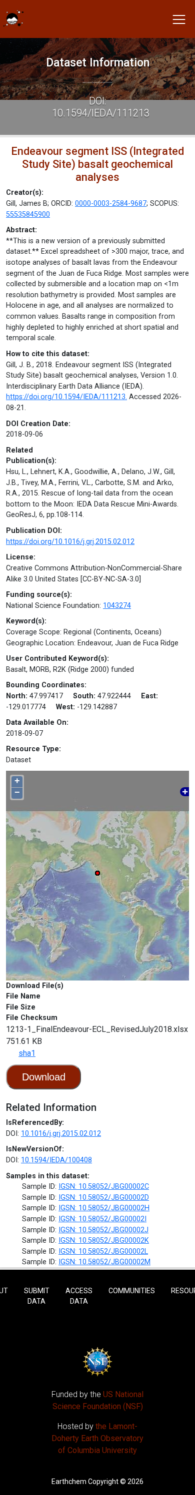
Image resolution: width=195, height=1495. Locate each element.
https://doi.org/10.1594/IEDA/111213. (66, 397)
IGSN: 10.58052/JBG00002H (104, 1208)
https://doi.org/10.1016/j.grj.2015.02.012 (70, 541)
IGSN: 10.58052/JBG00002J (103, 1230)
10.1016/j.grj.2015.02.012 (61, 1133)
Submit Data (37, 1296)
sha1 (27, 1053)
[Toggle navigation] (179, 19)
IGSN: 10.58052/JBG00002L (103, 1251)
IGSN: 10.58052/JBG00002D (103, 1197)
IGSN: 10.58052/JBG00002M (104, 1262)
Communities (131, 1291)
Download (44, 1076)
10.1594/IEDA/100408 (56, 1160)
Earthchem (69, 1482)
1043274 (117, 605)
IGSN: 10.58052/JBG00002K (103, 1240)
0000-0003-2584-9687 (110, 203)
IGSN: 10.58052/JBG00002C (103, 1186)
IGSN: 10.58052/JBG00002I (102, 1219)
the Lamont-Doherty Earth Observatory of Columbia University (98, 1438)
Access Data (79, 1296)
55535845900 (28, 214)
